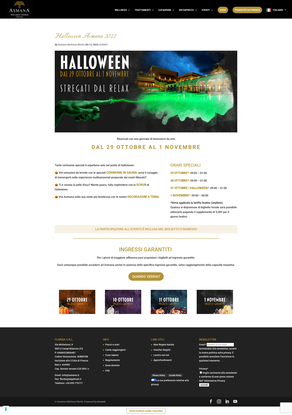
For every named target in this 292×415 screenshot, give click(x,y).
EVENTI (206, 10)
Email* (202, 344)
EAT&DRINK (165, 10)
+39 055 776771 (74, 383)
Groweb (101, 401)
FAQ (107, 370)
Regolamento (112, 360)
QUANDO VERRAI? (146, 276)
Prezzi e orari (112, 344)
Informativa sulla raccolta (146, 410)
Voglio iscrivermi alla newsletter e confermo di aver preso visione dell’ (218, 376)
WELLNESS (121, 10)
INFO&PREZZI (186, 10)
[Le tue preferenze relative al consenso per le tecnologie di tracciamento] (6, 409)
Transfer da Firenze (247, 10)
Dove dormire (112, 365)
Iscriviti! (204, 385)
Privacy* (203, 368)
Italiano (278, 10)
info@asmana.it (70, 375)
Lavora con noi (161, 355)
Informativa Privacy (214, 380)
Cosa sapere (112, 355)
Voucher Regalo (162, 349)
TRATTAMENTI (143, 10)
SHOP (223, 10)
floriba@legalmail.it (70, 379)
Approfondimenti (162, 360)
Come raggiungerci (115, 349)
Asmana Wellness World (71, 44)
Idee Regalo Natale (163, 344)
